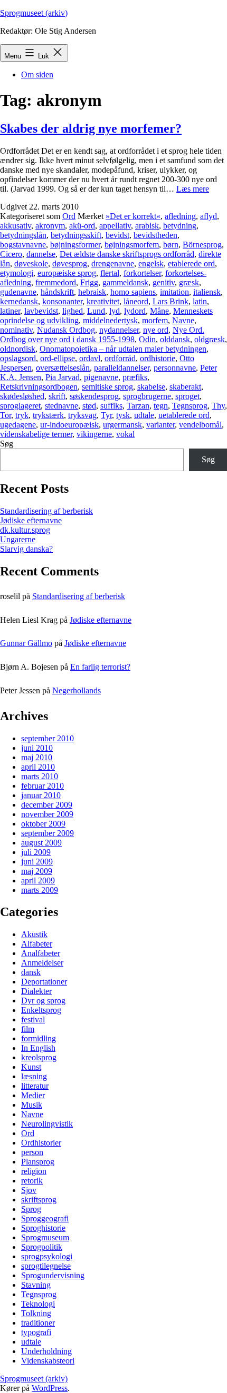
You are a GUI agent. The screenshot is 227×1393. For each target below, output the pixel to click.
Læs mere (192, 188)
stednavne (61, 405)
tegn (161, 405)
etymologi (16, 272)
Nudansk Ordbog (66, 329)
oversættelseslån (63, 367)
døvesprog (69, 263)
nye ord (155, 329)
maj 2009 (36, 871)
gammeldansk (125, 282)
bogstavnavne (23, 244)
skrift (57, 396)
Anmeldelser (42, 962)
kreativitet (103, 301)
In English (38, 1047)
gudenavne (18, 291)
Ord (68, 216)
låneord (136, 301)
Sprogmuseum (45, 1237)
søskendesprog (94, 396)
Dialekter (36, 991)
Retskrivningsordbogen (39, 386)
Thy (218, 405)
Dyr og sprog (43, 1000)
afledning (180, 216)
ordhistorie (157, 358)
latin (200, 301)
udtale (144, 415)
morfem (155, 320)
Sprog (31, 1209)
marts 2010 (39, 776)
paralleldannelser (121, 367)
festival (33, 1019)
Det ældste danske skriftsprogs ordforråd (127, 254)
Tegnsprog (189, 405)
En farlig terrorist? (100, 666)
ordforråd (120, 358)
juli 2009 (36, 852)
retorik (32, 1180)
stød (89, 405)
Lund (96, 310)
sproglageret (20, 405)
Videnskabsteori (47, 1360)
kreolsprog (38, 1057)
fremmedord (55, 282)
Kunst (31, 1066)
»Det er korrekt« (133, 216)
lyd (114, 310)
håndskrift (57, 291)
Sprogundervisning (52, 1275)
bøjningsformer (75, 244)
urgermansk (122, 424)
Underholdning (46, 1351)
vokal (125, 434)
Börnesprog (202, 244)
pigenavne (101, 377)
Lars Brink (170, 301)
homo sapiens (133, 291)
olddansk (175, 339)
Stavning (36, 1284)
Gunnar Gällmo (26, 643)
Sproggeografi (45, 1218)
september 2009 (47, 833)
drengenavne (112, 263)
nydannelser (119, 329)
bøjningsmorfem (132, 244)
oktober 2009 (43, 823)
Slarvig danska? (26, 548)
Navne (183, 320)
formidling (38, 1038)
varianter (160, 424)
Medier (33, 1095)
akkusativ (15, 225)
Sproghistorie (43, 1227)
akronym (50, 225)
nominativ (16, 329)
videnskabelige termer (36, 434)
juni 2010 (37, 747)
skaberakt (185, 386)
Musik (31, 1104)
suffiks (111, 405)
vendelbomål (200, 424)
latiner (10, 310)
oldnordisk (17, 348)
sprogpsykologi (46, 1256)
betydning (179, 225)
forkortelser (142, 272)
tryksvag (82, 415)
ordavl (89, 358)
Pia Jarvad (62, 377)
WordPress (50, 1388)
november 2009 (47, 814)
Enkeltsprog (41, 1010)
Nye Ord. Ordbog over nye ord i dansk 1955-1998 (102, 334)
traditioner (38, 1322)
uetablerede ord (184, 415)
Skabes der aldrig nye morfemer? (91, 128)
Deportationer (44, 981)
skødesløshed (22, 396)
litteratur (35, 1085)
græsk (189, 282)
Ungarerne (17, 539)
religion (33, 1171)
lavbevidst (41, 310)
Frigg (89, 282)
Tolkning (36, 1313)
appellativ (115, 225)
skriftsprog (38, 1199)
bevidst (117, 235)
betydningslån (23, 235)
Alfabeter (36, 943)
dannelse (40, 254)
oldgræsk (209, 339)
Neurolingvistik (47, 1123)
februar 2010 (42, 785)
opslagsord (18, 358)
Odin (147, 339)
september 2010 (47, 738)
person (32, 1152)
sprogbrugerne (147, 396)
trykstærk (48, 415)
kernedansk (19, 301)
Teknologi (38, 1303)
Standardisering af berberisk (46, 510)
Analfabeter (40, 953)
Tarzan (138, 405)
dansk (31, 972)
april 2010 (38, 766)
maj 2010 (36, 757)
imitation (174, 291)
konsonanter (62, 301)
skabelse (151, 386)
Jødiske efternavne (31, 520)
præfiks (134, 377)
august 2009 (41, 842)
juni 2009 (37, 861)
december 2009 (46, 804)
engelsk (151, 263)
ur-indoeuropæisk (69, 424)
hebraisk (92, 291)
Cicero (11, 254)
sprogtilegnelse (46, 1265)
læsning (34, 1076)
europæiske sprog (66, 272)
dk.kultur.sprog (25, 529)
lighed (72, 310)
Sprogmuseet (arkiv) (34, 12)
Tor (5, 415)
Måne (159, 310)
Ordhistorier (41, 1142)
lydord (135, 310)
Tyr (106, 415)
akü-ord (82, 225)
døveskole (31, 263)
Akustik (34, 934)
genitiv (164, 282)
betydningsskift (76, 235)
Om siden (37, 74)
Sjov (28, 1190)
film (27, 1028)
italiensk (207, 291)
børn (170, 244)
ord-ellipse (57, 358)
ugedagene (18, 424)
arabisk (147, 225)
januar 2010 (41, 795)
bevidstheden (155, 235)
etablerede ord (191, 263)
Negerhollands (76, 690)
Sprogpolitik (41, 1246)
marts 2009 (39, 889)
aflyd (208, 216)
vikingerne (94, 434)
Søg (6, 443)
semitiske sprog (107, 386)
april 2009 (38, 880)
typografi (36, 1332)
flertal (109, 272)
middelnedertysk (110, 320)
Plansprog (37, 1161)
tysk (123, 415)
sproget (187, 396)
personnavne (175, 367)
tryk (22, 415)
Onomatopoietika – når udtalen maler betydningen (123, 348)
